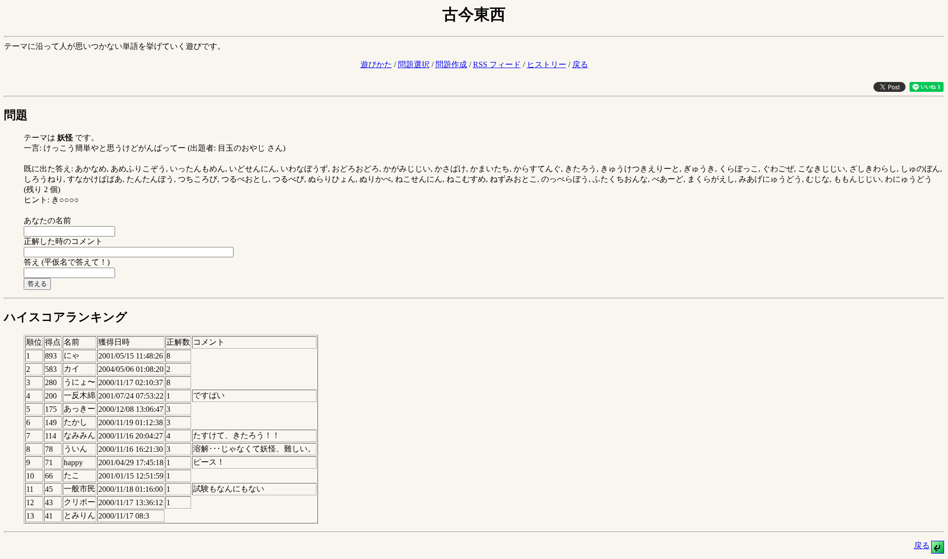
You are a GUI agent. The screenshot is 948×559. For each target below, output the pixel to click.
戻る (580, 64)
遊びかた (376, 64)
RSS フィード (497, 64)
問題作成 (451, 64)
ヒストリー (546, 64)
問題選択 (414, 64)
